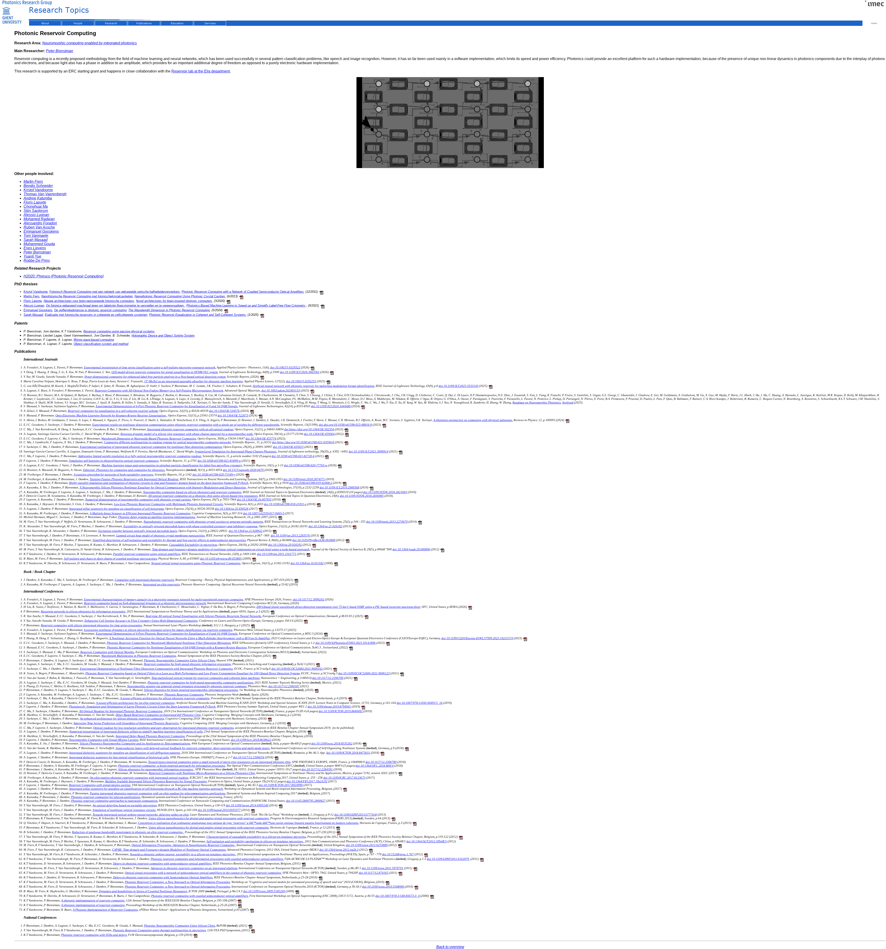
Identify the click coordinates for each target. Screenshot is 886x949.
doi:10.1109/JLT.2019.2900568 (339, 487)
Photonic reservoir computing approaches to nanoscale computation (114, 800)
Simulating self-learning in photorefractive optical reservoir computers (114, 460)
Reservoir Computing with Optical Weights (107, 652)
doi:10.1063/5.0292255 (301, 381)
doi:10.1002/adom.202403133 (280, 390)
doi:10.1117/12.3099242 (308, 599)
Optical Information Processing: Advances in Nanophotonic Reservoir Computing (183, 845)
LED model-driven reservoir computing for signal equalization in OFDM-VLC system (164, 372)
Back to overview (450, 947)
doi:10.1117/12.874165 (373, 872)
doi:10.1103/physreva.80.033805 (221, 558)
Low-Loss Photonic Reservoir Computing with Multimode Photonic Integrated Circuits (168, 504)
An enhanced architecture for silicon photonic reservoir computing (122, 718)
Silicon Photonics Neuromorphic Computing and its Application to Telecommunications (135, 743)
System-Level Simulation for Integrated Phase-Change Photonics (235, 451)
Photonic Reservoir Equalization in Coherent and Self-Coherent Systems (197, 314)
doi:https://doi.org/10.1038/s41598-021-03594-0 (303, 442)
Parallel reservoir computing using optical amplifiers (146, 554)
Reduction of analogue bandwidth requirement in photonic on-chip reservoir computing (127, 832)
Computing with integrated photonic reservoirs (144, 579)
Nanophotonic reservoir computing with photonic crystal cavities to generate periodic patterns (203, 521)
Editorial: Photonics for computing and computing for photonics (124, 470)
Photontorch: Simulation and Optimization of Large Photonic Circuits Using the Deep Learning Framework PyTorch (142, 706)
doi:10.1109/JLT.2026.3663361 (300, 372)
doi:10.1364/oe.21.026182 (325, 526)
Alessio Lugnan (36, 215)
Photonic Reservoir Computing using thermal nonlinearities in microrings (159, 930)
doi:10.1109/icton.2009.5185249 (264, 891)
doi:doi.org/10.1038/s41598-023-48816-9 (345, 424)
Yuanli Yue (32, 256)
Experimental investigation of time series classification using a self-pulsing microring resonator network (149, 367)
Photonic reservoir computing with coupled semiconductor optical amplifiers (199, 896)
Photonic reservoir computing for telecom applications (105, 797)
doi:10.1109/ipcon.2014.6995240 (247, 805)
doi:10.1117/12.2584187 (283, 686)
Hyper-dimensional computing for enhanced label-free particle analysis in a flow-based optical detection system (154, 376)
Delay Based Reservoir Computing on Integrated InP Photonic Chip (158, 715)
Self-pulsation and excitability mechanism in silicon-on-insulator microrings (255, 841)
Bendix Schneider (38, 186)
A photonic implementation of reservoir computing (93, 900)
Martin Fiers (33, 182)
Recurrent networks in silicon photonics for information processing (83, 611)
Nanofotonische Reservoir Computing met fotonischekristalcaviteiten (87, 296)
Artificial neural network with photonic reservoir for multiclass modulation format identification (313, 386)
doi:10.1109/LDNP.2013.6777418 (355, 814)
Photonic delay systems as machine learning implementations (156, 517)
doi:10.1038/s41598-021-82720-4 (293, 456)
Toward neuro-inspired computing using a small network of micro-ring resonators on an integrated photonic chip (219, 762)
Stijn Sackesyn (36, 211)
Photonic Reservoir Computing (184, 694)
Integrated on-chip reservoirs (161, 584)
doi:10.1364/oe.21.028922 (245, 531)
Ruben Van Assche (39, 227)
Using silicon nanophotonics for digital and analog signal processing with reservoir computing (209, 818)
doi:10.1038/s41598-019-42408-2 (310, 483)
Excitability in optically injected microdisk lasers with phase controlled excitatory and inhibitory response (190, 526)
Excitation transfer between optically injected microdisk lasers (137, 531)
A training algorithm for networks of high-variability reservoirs (113, 474)
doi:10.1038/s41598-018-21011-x (285, 504)
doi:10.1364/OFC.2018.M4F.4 (375, 765)
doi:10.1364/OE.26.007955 (254, 499)
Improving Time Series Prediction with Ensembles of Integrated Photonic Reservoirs (126, 723)
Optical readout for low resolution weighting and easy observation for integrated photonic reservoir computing (163, 727)
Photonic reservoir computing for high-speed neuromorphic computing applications (200, 682)
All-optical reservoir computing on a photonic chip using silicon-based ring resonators (202, 495)
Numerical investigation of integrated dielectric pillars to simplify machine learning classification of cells (136, 731)
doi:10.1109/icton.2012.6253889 (367, 845)
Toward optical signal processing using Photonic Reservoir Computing (195, 563)
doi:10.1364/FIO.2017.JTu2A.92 (307, 781)
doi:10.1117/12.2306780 (381, 762)
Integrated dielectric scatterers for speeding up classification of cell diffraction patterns (124, 752)
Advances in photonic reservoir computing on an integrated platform (194, 868)
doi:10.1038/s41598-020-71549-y (213, 474)
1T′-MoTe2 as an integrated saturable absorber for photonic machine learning (193, 381)
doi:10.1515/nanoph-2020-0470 (243, 470)
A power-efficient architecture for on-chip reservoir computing (135, 703)
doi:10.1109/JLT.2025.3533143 (458, 386)
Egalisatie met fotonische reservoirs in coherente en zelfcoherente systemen (96, 314)
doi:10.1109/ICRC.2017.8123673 (344, 777)
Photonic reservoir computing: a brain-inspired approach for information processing (171, 765)
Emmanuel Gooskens (41, 231)
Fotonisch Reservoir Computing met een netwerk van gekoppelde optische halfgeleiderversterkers (114, 291)
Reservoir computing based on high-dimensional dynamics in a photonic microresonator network (145, 603)
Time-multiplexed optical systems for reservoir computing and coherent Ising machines (205, 678)
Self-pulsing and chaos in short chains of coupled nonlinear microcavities (110, 558)
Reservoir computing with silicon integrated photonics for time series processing (91, 625)
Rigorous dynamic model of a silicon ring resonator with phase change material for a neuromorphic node (186, 434)
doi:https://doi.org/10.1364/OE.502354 (309, 429)
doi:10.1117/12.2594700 (327, 678)
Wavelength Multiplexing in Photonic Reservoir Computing (138, 655)
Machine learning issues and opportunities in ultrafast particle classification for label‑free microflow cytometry (172, 465)
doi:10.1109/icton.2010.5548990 (383, 886)
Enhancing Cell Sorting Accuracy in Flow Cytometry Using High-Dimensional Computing (141, 620)
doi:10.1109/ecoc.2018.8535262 (331, 743)
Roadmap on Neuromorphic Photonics (536, 402)
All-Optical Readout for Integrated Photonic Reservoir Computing (120, 711)
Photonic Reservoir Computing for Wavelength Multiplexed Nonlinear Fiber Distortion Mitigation (169, 643)
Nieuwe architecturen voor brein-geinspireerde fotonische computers (89, 301)
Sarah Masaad (36, 240)
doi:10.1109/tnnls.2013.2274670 (387, 521)
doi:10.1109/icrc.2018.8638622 (251, 739)
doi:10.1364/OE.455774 (260, 438)
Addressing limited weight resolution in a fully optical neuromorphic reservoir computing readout (139, 456)
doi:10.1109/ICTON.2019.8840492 (341, 711)
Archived (567, 402)
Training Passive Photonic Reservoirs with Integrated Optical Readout (134, 479)
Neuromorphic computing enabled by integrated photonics (89, 43)
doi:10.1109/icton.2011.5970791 (382, 868)
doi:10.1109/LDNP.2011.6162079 (448, 859)
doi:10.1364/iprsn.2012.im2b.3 (339, 849)
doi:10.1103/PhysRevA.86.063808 (313, 540)
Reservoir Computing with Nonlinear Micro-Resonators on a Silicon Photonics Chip (202, 773)
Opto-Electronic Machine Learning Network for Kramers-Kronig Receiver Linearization (111, 415)
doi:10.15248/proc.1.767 (398, 854)
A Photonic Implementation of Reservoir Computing (105, 909)
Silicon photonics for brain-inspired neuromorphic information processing (191, 690)
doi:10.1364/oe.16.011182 (307, 563)
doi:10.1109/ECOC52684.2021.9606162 (297, 668)
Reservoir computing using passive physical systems (119, 331)
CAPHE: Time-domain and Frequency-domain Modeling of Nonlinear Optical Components (169, 849)
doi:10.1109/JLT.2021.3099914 (368, 451)
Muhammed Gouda (39, 244)
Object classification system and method (101, 344)
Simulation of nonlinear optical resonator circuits (124, 810)
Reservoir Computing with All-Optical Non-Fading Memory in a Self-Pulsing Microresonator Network (159, 390)
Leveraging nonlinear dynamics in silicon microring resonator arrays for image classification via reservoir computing (158, 630)
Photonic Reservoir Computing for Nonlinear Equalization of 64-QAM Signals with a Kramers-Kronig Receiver (177, 647)
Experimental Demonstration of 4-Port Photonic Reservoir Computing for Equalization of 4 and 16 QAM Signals (166, 406)
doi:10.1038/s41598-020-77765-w (305, 465)
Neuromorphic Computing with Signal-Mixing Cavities (103, 739)
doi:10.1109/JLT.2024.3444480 (331, 406)
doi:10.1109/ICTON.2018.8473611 (348, 752)
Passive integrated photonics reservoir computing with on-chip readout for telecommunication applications (157, 793)
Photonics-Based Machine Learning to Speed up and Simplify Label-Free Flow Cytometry (246, 305)
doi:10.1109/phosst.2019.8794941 (329, 706)
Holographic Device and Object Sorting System (163, 335)
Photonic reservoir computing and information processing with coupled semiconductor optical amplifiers (217, 859)
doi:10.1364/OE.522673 (233, 415)
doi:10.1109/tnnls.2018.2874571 (304, 479)
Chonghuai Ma (36, 206)
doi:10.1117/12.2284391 (317, 769)
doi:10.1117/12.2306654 (248, 757)
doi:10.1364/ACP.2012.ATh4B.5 (426, 841)
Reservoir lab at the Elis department (200, 71)
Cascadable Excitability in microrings (193, 544)
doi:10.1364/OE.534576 (224, 411)
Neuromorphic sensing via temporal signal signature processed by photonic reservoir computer (186, 686)
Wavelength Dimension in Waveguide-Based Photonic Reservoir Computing (148, 438)
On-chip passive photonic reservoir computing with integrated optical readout (139, 777)
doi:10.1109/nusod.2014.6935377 (219, 810)
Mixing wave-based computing (94, 339)
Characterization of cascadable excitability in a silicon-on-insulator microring (256, 836)
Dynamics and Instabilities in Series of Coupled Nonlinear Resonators (143, 891)
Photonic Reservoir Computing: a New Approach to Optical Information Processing (177, 882)
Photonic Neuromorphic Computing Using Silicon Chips (179, 660)
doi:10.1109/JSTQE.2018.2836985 (362, 495)
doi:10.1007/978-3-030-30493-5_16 (420, 703)
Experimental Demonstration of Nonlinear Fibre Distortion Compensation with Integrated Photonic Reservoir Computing (156, 668)
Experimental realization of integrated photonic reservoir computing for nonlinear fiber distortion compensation (151, 447)
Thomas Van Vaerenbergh (45, 194)
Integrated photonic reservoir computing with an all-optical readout (190, 429)
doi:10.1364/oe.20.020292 (285, 544)
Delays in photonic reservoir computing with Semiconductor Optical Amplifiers (163, 877)
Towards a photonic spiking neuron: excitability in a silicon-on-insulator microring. (183, 854)
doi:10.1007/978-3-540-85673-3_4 (397, 896)
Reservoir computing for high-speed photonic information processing (187, 664)
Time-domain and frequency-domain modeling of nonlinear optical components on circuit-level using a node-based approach (230, 549)
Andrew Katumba (38, 198)
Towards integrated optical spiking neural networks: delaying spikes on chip (141, 814)
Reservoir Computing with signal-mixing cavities (99, 785)
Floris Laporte (35, 202)
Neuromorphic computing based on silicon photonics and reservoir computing (192, 492)
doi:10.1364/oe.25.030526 (231, 508)
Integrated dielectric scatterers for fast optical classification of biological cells (119, 757)
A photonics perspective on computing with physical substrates (472, 420)
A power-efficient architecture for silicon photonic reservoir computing (165, 698)
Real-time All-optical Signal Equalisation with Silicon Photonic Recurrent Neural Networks (203, 616)
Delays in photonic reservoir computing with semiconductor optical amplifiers (162, 863)
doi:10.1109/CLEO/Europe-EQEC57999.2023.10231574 (477, 638)
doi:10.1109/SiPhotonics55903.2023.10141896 (345, 643)
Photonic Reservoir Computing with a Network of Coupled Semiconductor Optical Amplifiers (243, 291)
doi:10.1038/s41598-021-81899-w (219, 460)
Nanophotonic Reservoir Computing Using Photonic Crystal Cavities (180, 296)
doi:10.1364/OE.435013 (288, 447)
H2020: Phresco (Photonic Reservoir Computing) (64, 276)
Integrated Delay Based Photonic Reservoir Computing (150, 736)
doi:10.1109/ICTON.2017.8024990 (281, 785)
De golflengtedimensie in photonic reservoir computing (90, 310)
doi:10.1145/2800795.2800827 (306, 800)
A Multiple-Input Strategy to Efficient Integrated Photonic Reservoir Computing (140, 513)
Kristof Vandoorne (38, 190)
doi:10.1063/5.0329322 (285, 367)
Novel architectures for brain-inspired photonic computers (174, 301)
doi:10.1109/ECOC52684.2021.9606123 (364, 673)
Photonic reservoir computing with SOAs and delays (94, 935)
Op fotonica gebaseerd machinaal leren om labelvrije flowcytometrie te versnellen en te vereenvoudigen (115, 305)
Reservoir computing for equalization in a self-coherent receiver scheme (113, 411)
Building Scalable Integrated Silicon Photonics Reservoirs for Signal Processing (156, 781)
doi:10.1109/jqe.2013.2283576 (290, 535)
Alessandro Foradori (40, 223)
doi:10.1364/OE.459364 (319, 434)
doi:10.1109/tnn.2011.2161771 (276, 554)
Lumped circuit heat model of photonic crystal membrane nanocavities (160, 535)
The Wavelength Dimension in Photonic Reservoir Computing (169, 310)
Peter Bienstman (59, 51)
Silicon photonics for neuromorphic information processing (156, 769)
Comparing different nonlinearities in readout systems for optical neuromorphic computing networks (167, 442)
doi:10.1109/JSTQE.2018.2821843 (385, 492)
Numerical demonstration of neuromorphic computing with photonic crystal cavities (138, 499)
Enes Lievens (35, 248)
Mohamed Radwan (39, 219)
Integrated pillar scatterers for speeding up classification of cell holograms (116, 508)
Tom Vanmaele (36, 236)
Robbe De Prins (37, 260)
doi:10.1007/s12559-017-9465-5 (263, 513)
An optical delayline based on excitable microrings (125, 805)
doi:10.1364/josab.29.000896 (411, 549)
